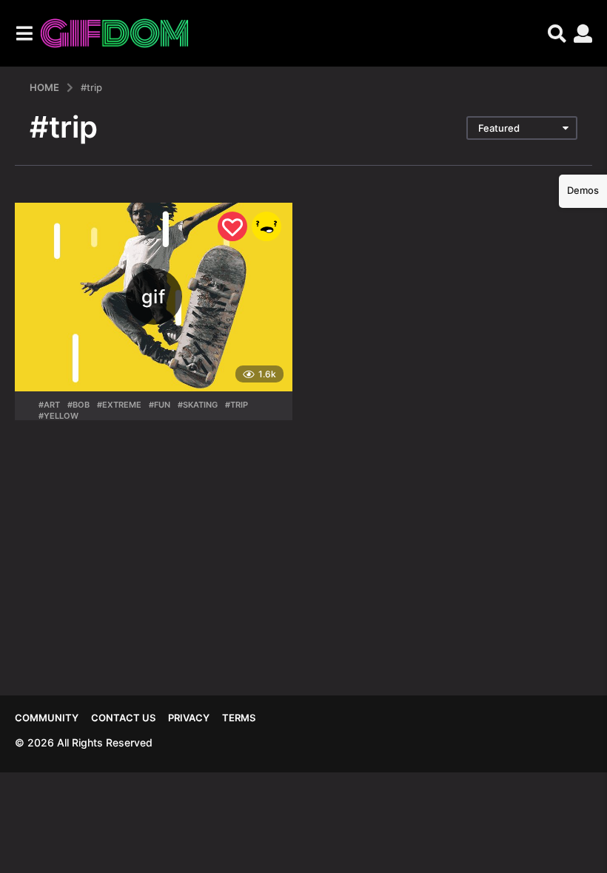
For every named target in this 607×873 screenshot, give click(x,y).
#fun (159, 404)
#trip (236, 404)
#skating (198, 404)
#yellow (58, 415)
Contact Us (123, 718)
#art (49, 404)
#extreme (119, 404)
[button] (24, 33)
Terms (238, 718)
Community (46, 718)
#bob (78, 404)
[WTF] (266, 226)
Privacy (188, 718)
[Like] (232, 226)
